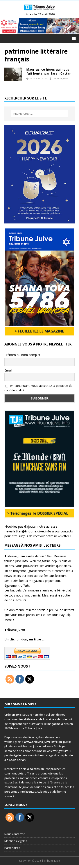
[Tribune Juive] (39, 11)
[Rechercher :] (39, 113)
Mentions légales (15, 841)
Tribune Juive (60, 78)
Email (8, 370)
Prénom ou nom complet (22, 355)
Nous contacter (14, 834)
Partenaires (12, 848)
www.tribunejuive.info (41, 742)
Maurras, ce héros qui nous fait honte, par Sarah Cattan (48, 71)
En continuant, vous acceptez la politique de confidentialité (38, 388)
